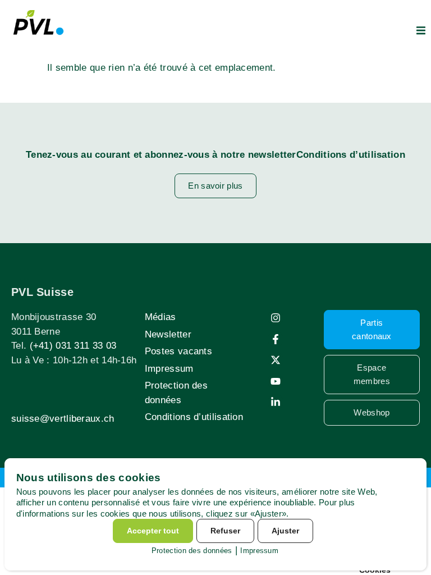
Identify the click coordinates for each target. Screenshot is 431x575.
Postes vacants (178, 351)
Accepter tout (153, 530)
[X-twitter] (275, 360)
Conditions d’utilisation (194, 417)
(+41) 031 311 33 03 (73, 345)
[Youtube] (275, 381)
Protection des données (176, 392)
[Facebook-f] (275, 339)
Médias (160, 317)
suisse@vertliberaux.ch (62, 418)
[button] (421, 30)
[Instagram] (275, 318)
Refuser (225, 530)
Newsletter (168, 334)
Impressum (169, 368)
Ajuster (285, 530)
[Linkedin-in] (275, 402)
